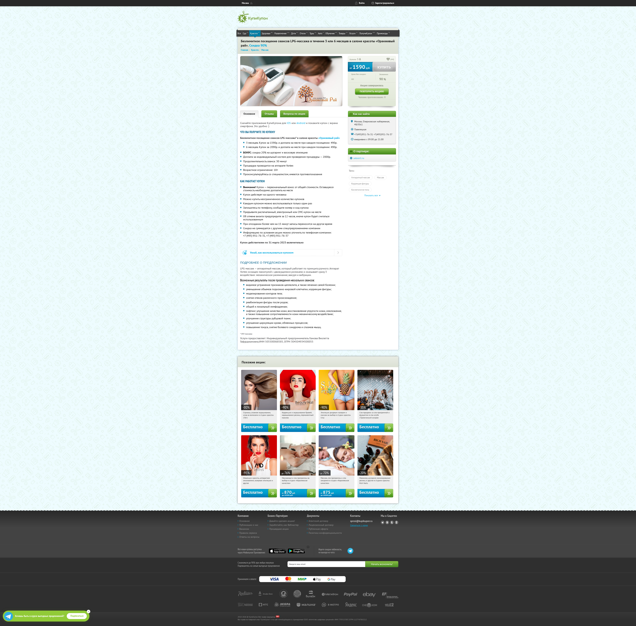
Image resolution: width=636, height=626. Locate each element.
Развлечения (281, 33)
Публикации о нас (248, 524)
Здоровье (267, 33)
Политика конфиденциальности (325, 532)
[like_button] (388, 59)
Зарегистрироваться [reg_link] (384, 3)
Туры (313, 33)
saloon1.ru (358, 158)
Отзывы (269, 113)
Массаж (380, 177)
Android (301, 123)
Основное (249, 113)
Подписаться (76, 615)
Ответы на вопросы (249, 536)
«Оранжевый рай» (329, 138)
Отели (304, 33)
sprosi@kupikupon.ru (361, 521)
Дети (294, 33)
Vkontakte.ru (387, 522)
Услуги (353, 33)
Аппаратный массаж (360, 177)
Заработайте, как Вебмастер (284, 524)
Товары (343, 33)
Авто (321, 33)
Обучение (331, 33)
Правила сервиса (248, 532)
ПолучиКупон (367, 33)
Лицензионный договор (321, 524)
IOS (289, 123)
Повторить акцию (372, 91)
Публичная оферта (318, 528)
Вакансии (244, 528)
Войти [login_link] (362, 3)
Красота (255, 33)
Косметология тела (360, 189)
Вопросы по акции (294, 113)
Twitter (392, 522)
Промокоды (383, 33)
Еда (245, 33)
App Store (277, 551)
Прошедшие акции (279, 528)
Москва (245, 3)
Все (239, 33)
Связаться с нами (359, 525)
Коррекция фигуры (360, 183)
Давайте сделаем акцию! (282, 520)
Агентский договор (318, 520)
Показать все (371, 195)
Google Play (296, 551)
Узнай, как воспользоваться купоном (271, 252)
